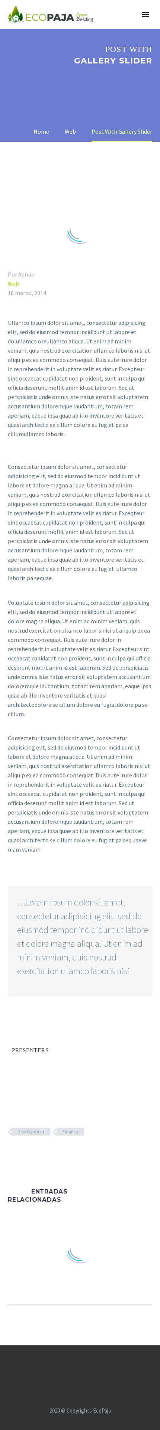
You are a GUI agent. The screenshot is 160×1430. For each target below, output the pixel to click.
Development (30, 1132)
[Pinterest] (34, 1153)
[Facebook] (13, 1153)
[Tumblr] (45, 1153)
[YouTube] (90, 1366)
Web (13, 283)
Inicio (112, 25)
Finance (70, 1132)
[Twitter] (23, 1153)
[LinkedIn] (56, 1153)
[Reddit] (67, 1153)
